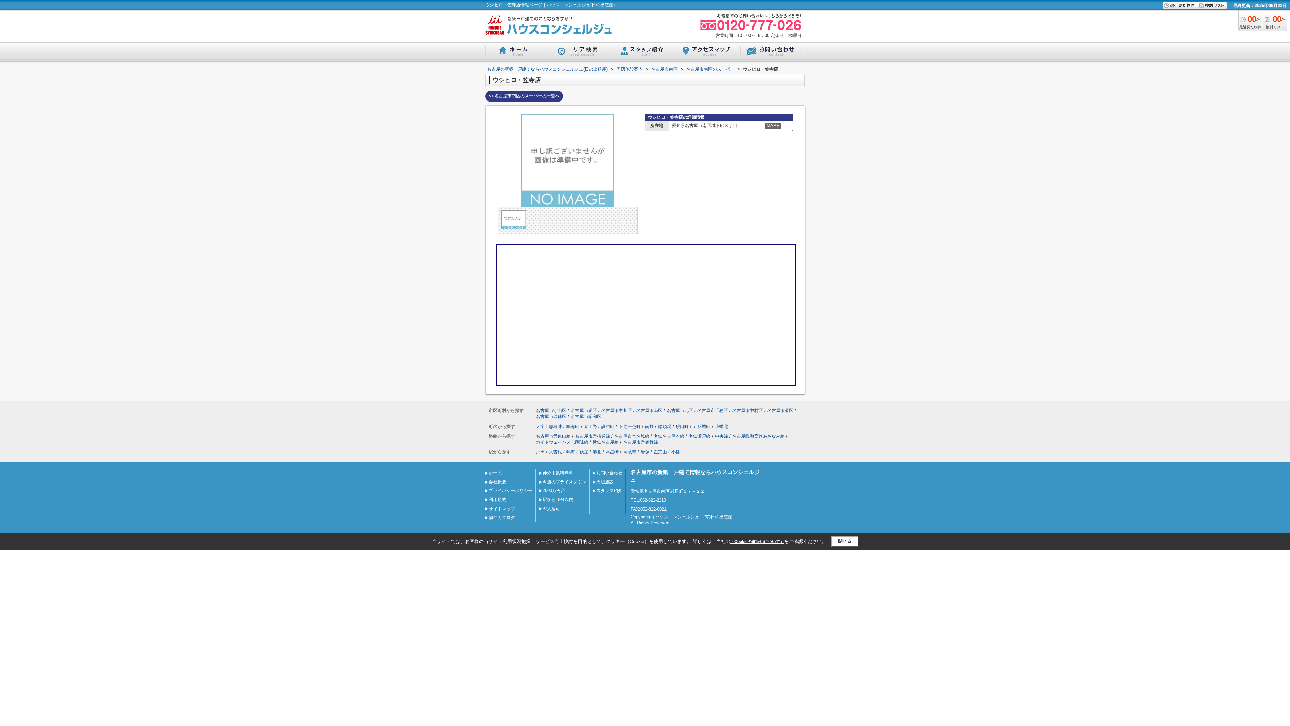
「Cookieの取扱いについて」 (757, 541)
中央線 (721, 436)
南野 (649, 426)
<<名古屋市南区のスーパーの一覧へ (524, 95)
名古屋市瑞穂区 (551, 416)
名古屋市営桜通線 (592, 436)
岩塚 (645, 451)
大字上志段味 (549, 426)
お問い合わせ (609, 472)
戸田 (540, 451)
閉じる (844, 541)
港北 (597, 451)
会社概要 (497, 481)
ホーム (495, 472)
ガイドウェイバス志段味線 (562, 442)
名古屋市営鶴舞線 (640, 442)
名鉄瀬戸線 (700, 436)
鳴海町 (572, 426)
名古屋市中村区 (747, 410)
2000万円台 (554, 490)
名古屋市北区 (680, 410)
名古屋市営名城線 (631, 436)
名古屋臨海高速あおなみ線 (758, 436)
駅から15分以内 (558, 499)
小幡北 (721, 426)
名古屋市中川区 (616, 410)
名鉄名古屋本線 (669, 436)
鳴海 (570, 451)
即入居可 (551, 508)
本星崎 (612, 451)
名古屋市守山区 (551, 410)
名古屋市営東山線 (553, 436)
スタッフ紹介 (609, 490)
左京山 (660, 451)
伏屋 (583, 451)
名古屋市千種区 (712, 410)
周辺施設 (605, 481)
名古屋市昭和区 (586, 416)
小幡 (675, 451)
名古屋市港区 (780, 410)
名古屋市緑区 (584, 410)
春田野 (590, 426)
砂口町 (682, 426)
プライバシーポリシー (510, 490)
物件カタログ (502, 517)
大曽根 (555, 451)
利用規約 (497, 499)
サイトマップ (502, 508)
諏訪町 (607, 426)
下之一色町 (630, 426)
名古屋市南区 (649, 410)
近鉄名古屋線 (606, 442)
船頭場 (664, 426)
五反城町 (702, 426)
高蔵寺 (629, 451)
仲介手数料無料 (558, 472)
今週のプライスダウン (564, 481)
